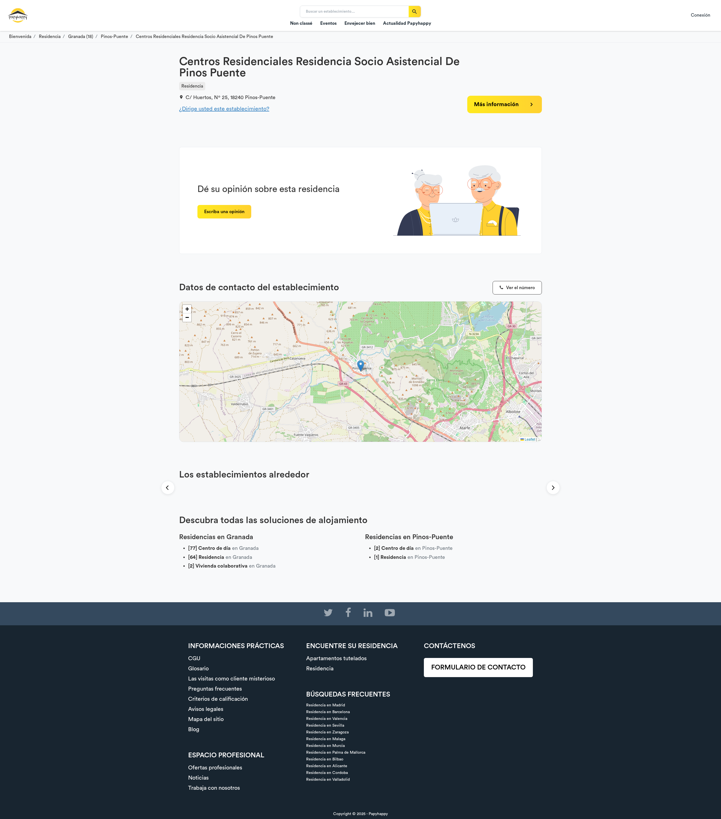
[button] (360, 366)
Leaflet (529, 439)
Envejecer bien (359, 23)
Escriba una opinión (224, 211)
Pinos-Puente (260, 97)
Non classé (301, 23)
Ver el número (520, 287)
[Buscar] (415, 11)
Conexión (700, 15)
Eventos (328, 23)
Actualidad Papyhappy (407, 23)
